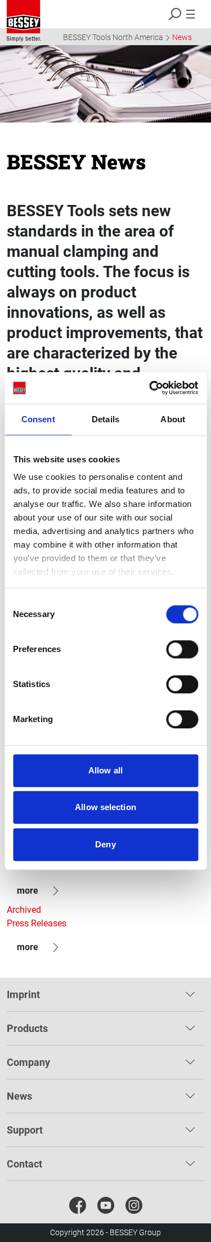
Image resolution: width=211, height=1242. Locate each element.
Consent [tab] (38, 419)
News (182, 37)
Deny (105, 844)
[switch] (182, 649)
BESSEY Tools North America (113, 37)
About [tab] (172, 419)
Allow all (105, 770)
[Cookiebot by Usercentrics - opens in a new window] (150, 388)
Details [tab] (105, 419)
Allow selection (105, 807)
